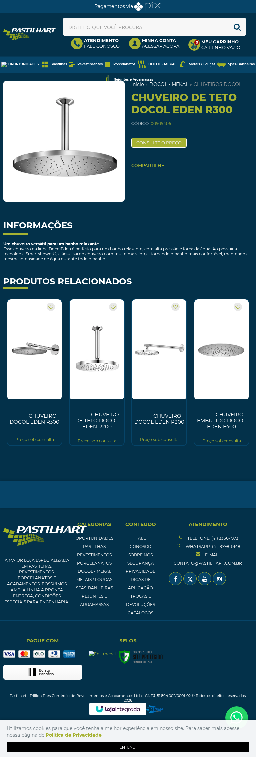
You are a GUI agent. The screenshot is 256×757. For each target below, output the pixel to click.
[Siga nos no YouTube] (204, 578)
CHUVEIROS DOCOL (218, 84)
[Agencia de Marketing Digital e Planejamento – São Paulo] (154, 709)
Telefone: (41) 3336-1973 (212, 538)
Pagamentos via (113, 6)
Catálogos (140, 612)
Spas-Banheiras (94, 587)
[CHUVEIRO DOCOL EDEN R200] (159, 372)
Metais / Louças (94, 579)
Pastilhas (94, 546)
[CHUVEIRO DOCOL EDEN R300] (34, 372)
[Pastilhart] (29, 34)
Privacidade (140, 571)
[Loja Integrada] (117, 709)
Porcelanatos (94, 563)
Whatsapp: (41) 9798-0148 (212, 546)
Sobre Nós (140, 554)
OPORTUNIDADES (94, 538)
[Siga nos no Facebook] (175, 578)
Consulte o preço (159, 142)
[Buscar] (237, 27)
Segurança (140, 563)
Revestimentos (94, 554)
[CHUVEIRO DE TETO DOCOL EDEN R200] (97, 372)
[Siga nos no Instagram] (219, 578)
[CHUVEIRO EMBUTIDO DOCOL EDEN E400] (221, 372)
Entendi (128, 747)
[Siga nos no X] (190, 578)
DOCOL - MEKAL (168, 84)
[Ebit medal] (102, 653)
